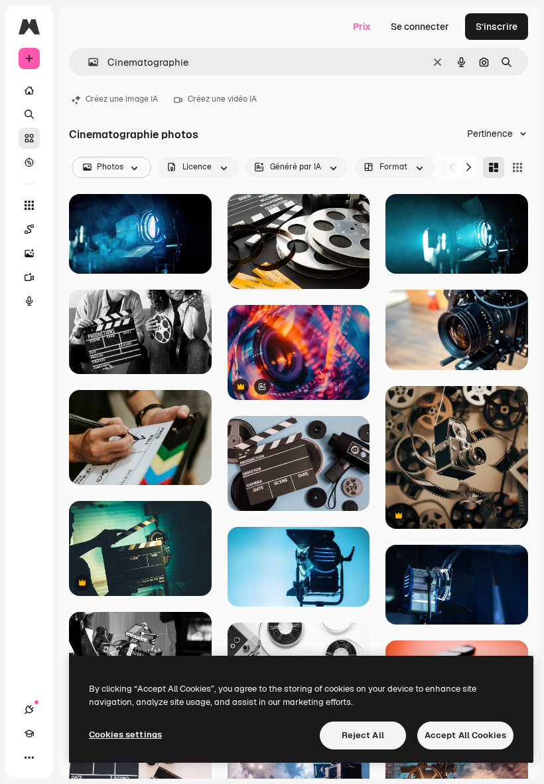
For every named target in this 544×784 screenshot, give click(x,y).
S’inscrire (496, 27)
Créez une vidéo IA (222, 99)
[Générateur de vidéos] (29, 277)
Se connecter (420, 27)
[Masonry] (493, 167)
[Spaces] (29, 229)
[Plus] (29, 757)
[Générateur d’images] (29, 253)
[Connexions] (29, 709)
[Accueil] (29, 90)
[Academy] (29, 733)
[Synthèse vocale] (29, 301)
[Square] (517, 167)
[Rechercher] (29, 114)
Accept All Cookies (465, 735)
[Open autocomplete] (88, 62)
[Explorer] (29, 162)
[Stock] (29, 138)
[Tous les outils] (29, 205)
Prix (362, 27)
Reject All (363, 735)
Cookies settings (125, 734)
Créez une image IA (122, 99)
